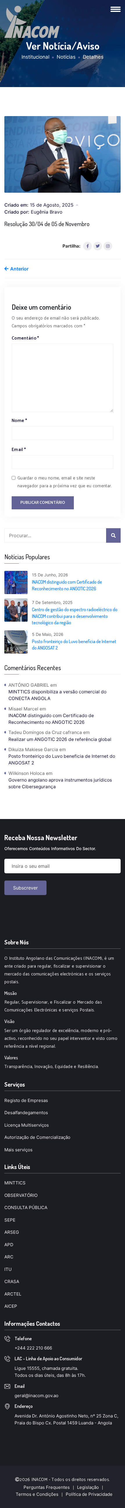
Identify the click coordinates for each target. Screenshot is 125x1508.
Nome (19, 420)
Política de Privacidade (89, 1494)
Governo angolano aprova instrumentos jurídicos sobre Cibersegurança (60, 783)
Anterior (18, 269)
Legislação (88, 1487)
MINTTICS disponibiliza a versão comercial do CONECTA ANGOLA (57, 695)
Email (19, 449)
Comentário (25, 338)
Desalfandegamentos (26, 1112)
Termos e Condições (37, 1494)
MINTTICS (15, 1183)
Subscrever (25, 888)
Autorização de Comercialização (37, 1137)
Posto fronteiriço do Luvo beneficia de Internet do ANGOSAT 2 (74, 644)
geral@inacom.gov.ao (36, 1395)
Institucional (35, 57)
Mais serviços (18, 1149)
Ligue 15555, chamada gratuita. (46, 1368)
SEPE (9, 1220)
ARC (8, 1257)
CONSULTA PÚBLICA (25, 1207)
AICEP (10, 1306)
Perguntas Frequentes (47, 1487)
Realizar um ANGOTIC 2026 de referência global (59, 739)
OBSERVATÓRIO (21, 1195)
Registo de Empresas (26, 1100)
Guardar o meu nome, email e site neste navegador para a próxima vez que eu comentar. (64, 482)
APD (8, 1244)
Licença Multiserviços (26, 1125)
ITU (8, 1269)
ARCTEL (12, 1294)
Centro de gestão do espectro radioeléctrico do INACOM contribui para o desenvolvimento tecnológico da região (74, 616)
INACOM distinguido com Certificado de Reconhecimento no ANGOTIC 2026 (67, 585)
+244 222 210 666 (33, 1348)
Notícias (66, 57)
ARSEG (11, 1232)
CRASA (11, 1281)
